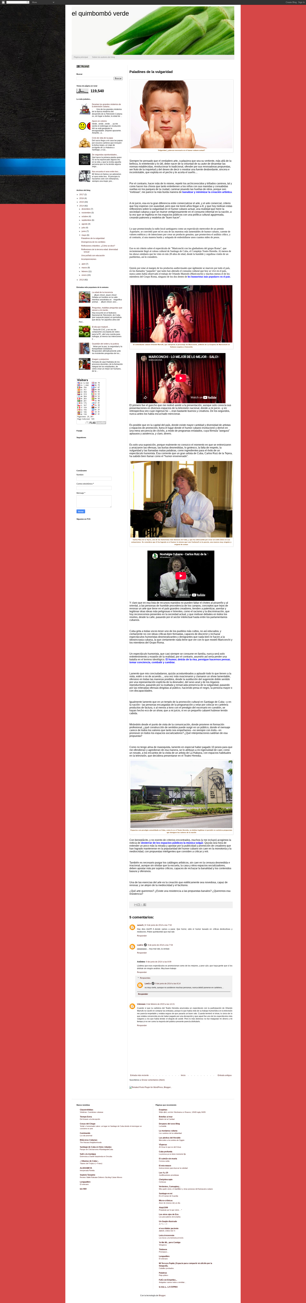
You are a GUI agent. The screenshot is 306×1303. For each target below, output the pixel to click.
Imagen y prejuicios (100, 359)
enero (84, 275)
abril (84, 264)
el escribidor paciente (168, 1228)
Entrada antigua (225, 1075)
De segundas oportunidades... (105, 155)
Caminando (85, 1133)
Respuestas (145, 978)
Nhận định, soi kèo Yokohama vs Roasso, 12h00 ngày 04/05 (182, 1112)
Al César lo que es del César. (170, 1147)
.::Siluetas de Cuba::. (89, 1161)
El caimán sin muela (168, 1159)
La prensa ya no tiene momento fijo (172, 1154)
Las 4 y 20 (163, 1173)
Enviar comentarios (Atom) (153, 1080)
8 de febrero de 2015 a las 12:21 (160, 1004)
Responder (142, 936)
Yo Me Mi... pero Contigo (169, 1242)
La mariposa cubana (168, 1131)
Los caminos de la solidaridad (170, 1133)
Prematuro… (164, 1252)
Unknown (141, 1004)
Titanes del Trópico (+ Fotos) (91, 1163)
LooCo (140, 945)
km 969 (83, 1189)
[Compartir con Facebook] (144, 904)
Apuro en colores (99, 121)
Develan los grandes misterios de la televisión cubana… (106, 105)
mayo (84, 235)
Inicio (183, 1075)
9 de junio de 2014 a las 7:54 (160, 945)
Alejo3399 (163, 1207)
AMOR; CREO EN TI (167, 1231)
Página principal (81, 57)
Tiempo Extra (86, 1117)
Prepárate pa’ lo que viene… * (170, 1210)
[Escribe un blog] (138, 904)
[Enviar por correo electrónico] (135, 904)
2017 (81, 194)
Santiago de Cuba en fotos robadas (96, 1147)
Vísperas (163, 1145)
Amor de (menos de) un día (169, 1203)
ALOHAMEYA (86, 1168)
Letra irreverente (166, 1235)
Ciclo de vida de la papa (102, 138)
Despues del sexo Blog (169, 1124)
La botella (162, 1126)
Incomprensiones (88, 259)
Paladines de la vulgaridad (93, 238)
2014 (81, 206)
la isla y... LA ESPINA (168, 1287)
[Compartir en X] (141, 904)
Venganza (163, 1245)
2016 (81, 198)
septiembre (87, 220)
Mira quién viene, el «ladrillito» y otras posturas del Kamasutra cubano (186, 1189)
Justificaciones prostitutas (169, 1175)
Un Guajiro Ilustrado (168, 1221)
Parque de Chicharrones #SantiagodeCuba (96, 1149)
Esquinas (163, 1110)
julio (84, 228)
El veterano (84, 1184)
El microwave (165, 1166)
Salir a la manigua (88, 1154)
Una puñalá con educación (93, 255)
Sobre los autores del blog (103, 57)
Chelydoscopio (165, 1179)
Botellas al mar (166, 1117)
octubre (85, 216)
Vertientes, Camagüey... (169, 1186)
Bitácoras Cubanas (88, 1140)
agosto (85, 224)
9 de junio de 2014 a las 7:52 (159, 925)
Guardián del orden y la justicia (105, 344)
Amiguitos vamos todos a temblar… (172, 1282)
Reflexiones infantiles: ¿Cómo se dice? (98, 246)
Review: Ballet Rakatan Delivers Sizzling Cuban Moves (101, 1177)
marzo (84, 268)
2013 (81, 280)
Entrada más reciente (139, 1075)
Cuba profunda (165, 1152)
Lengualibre (85, 1182)
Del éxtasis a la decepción (90, 1119)
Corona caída (164, 1161)
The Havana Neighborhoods (91, 1142)
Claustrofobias (86, 1110)
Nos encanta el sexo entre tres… (106, 171)
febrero (85, 271)
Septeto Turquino (87, 1175)
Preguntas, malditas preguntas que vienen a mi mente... (107, 309)
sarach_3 (141, 925)
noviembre (86, 213)
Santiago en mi (165, 1193)
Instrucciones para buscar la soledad (173, 1168)
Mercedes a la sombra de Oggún (171, 1140)
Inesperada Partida (87, 1170)
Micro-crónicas (166, 1200)
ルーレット (163, 1224)
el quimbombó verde (100, 13)
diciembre (86, 209)
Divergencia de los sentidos (93, 242)
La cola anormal (86, 1136)
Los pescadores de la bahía (169, 1217)
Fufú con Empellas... (168, 1280)
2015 (81, 202)
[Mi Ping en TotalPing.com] (82, 67)
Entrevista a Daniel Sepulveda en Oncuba (96, 1156)
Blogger (162, 1295)
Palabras (163, 1273)
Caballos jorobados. (166, 1268)
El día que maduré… (101, 327)
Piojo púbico (163, 1275)
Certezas (162, 1182)
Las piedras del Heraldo (169, 1138)
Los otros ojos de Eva (168, 1214)
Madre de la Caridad (167, 1119)
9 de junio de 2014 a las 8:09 (158, 962)
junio (84, 231)
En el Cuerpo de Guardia (168, 1196)
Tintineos (163, 1249)
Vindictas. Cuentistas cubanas (91, 1112)
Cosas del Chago (87, 1124)
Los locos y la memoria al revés (171, 1238)
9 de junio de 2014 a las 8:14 (168, 983)
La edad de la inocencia (102, 292)
